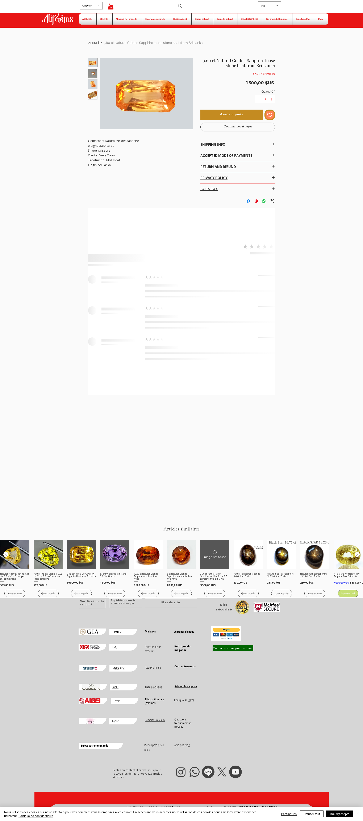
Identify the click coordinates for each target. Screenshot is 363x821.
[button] (91, 5)
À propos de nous (184, 632)
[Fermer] (357, 814)
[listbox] (91, 5)
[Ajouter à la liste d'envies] (269, 115)
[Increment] (271, 99)
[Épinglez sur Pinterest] (256, 201)
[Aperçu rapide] (14, 554)
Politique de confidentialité (35, 816)
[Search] (180, 5)
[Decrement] (259, 99)
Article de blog (182, 745)
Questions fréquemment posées (182, 723)
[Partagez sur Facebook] (248, 201)
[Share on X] (272, 201)
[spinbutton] (265, 99)
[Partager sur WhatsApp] (264, 201)
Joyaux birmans (153, 667)
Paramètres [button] (289, 814)
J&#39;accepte (339, 814)
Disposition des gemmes (154, 701)
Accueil (94, 43)
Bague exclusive (153, 687)
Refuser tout (312, 814)
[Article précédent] (5, 554)
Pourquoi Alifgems (184, 700)
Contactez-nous (185, 666)
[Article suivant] (357, 554)
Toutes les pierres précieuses (153, 649)
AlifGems (57, 19)
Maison (150, 631)
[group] (181, 568)
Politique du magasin (182, 648)
